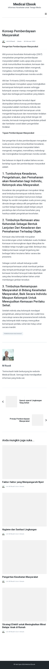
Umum (19, 41)
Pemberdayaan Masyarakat (13, 333)
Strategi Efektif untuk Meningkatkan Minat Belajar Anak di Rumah (24, 626)
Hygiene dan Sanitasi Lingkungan (19, 529)
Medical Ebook (24, 4)
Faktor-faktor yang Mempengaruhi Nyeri (23, 482)
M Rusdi (12, 41)
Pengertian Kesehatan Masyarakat (20, 577)
